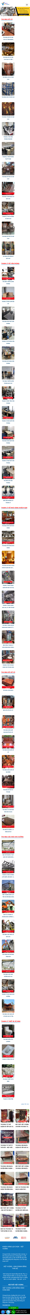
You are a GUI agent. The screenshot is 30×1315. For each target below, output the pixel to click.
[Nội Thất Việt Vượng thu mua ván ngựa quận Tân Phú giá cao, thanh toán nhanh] (22, 1157)
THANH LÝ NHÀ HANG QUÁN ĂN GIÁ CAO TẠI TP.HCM (8, 587)
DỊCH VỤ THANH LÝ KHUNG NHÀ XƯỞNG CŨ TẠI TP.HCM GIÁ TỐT (8, 917)
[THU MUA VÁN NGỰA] (8, 682)
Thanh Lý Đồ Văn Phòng (10, 263)
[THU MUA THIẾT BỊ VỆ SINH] (8, 1071)
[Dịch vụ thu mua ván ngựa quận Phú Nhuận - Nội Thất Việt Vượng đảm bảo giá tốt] (22, 1178)
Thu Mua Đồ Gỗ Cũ (8, 672)
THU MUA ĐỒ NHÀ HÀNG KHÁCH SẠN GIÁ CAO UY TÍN (8, 568)
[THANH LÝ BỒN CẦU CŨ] (8, 1051)
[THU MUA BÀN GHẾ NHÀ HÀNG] (8, 517)
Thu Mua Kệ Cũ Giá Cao (8, 97)
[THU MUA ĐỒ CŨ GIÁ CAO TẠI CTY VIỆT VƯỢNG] (8, 49)
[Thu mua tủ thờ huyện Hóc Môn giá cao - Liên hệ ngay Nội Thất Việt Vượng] (22, 1199)
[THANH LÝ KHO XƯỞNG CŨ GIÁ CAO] (8, 208)
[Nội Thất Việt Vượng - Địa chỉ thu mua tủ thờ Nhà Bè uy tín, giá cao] (7, 1199)
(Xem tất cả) (25, 1104)
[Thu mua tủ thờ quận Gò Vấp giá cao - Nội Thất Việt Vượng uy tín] (7, 1115)
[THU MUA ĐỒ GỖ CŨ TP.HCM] (8, 781)
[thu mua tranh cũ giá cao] (8, 108)
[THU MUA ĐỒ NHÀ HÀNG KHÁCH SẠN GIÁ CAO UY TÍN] (8, 557)
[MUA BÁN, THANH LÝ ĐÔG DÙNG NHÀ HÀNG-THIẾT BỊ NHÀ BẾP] (8, 637)
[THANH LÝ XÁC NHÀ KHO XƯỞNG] (8, 986)
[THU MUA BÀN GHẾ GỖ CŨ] (8, 741)
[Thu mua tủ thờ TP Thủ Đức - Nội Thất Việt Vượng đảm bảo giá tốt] (7, 1136)
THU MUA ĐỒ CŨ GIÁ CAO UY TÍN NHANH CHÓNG (8, 39)
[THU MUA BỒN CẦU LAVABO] (8, 1031)
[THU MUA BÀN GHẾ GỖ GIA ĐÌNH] (8, 761)
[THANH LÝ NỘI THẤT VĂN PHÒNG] (8, 452)
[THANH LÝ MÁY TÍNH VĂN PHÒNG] (8, 392)
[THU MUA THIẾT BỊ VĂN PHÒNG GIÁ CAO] (8, 373)
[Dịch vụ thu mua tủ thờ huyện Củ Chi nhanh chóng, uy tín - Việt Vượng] (7, 1220)
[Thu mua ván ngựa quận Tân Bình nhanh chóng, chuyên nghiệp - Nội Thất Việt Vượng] (7, 1178)
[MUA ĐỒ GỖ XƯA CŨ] (8, 702)
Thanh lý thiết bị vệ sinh (10, 1021)
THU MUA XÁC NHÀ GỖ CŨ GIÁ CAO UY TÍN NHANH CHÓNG (8, 1016)
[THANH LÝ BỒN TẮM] (8, 1091)
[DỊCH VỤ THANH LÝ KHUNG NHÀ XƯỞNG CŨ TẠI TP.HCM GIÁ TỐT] (8, 906)
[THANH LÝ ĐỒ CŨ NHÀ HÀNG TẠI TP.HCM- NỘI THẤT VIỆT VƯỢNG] (8, 657)
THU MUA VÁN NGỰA (8, 690)
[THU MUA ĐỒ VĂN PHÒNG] (8, 472)
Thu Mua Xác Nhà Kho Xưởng (12, 837)
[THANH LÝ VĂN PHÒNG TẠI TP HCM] (8, 148)
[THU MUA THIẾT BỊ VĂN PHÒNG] (8, 273)
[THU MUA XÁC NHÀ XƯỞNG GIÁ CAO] (8, 966)
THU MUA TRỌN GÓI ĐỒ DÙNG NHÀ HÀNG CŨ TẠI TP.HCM (8, 627)
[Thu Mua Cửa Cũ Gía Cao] (8, 69)
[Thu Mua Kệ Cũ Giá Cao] (8, 89)
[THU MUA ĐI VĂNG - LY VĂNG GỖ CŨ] (8, 821)
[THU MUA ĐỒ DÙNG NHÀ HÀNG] (8, 537)
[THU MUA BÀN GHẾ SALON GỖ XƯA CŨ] (8, 722)
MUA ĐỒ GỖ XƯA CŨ (8, 710)
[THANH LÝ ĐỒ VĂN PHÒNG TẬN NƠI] (8, 128)
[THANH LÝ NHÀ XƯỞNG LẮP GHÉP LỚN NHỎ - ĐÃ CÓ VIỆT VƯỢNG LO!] (8, 866)
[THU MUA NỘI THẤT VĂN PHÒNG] (8, 313)
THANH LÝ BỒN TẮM (8, 1099)
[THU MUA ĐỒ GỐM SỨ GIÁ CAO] (8, 248)
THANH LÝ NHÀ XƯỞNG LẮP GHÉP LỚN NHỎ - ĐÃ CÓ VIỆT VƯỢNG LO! (8, 877)
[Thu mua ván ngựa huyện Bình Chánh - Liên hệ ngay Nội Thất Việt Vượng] (7, 1157)
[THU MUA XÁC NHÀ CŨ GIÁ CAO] (8, 926)
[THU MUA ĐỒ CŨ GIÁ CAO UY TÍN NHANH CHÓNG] (8, 29)
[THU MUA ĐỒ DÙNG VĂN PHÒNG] (8, 353)
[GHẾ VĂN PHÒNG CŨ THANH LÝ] (8, 492)
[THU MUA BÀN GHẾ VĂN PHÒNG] (8, 432)
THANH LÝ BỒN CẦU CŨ (8, 1059)
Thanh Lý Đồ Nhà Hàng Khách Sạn (14, 508)
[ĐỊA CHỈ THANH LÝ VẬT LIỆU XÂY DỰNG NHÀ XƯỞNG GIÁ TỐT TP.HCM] (8, 846)
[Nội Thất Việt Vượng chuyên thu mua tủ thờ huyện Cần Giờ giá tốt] (22, 1115)
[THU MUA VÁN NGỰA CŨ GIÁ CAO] (8, 188)
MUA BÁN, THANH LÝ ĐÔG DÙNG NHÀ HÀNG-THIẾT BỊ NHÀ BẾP (8, 647)
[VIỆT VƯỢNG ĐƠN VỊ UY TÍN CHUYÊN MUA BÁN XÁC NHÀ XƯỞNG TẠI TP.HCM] (8, 886)
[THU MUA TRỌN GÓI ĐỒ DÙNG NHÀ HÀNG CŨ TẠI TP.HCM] (8, 617)
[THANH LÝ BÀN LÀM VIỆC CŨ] (8, 293)
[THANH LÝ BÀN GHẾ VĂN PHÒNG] (8, 412)
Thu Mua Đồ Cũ (6, 19)
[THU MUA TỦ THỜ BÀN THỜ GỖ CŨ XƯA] (8, 801)
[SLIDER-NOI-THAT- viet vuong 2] (15, 11)
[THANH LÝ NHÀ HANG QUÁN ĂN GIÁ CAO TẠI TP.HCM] (8, 577)
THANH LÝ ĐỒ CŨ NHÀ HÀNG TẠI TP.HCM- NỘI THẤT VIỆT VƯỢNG (8, 667)
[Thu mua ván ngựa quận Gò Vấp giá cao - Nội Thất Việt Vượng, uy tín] (22, 1136)
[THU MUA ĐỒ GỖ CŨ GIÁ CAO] (8, 168)
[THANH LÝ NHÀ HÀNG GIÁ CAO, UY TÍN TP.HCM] (8, 597)
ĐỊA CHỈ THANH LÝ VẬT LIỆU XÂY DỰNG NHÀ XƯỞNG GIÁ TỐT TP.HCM (8, 857)
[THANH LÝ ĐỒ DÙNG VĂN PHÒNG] (8, 333)
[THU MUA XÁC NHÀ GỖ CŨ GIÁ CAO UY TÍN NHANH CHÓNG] (8, 1006)
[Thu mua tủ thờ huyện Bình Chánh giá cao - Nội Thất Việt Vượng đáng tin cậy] (22, 1220)
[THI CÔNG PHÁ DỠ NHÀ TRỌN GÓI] (8, 946)
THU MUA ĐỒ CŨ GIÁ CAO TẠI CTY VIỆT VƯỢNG (8, 59)
